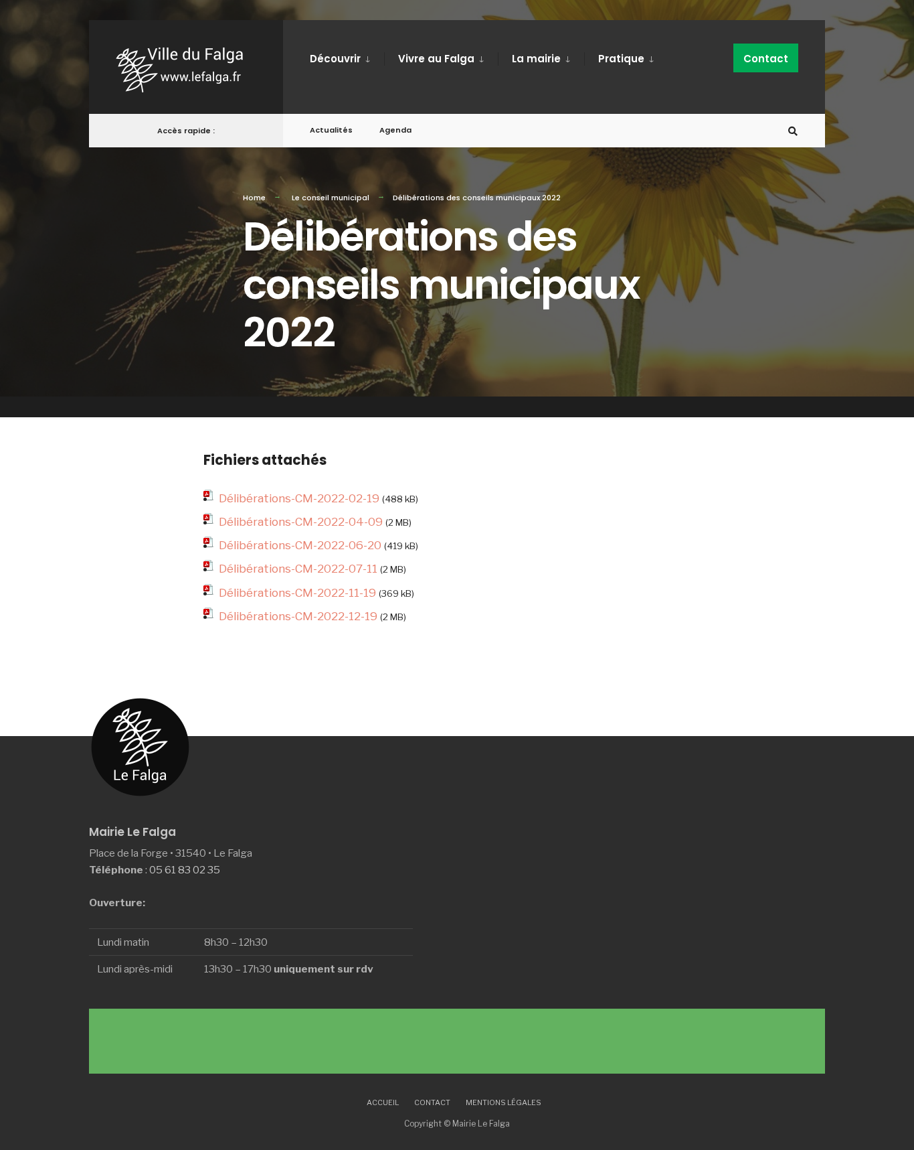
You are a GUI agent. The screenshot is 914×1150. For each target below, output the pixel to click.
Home (254, 197)
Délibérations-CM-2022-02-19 (299, 498)
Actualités (331, 130)
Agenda (395, 130)
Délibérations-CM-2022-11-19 (297, 592)
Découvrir (335, 59)
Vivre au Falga (436, 59)
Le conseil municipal (330, 197)
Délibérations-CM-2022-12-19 (298, 616)
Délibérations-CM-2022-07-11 (298, 568)
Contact (765, 59)
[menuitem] (347, 56)
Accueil (383, 1102)
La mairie (536, 59)
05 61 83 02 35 (184, 869)
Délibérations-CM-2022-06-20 (300, 545)
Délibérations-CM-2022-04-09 (301, 521)
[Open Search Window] (793, 131)
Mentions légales (503, 1102)
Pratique (621, 59)
